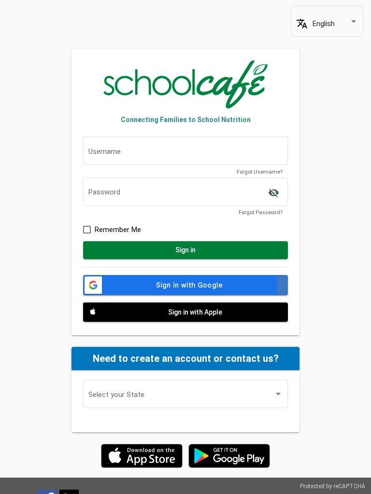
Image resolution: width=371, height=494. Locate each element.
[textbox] (185, 153)
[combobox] (335, 23)
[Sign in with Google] (185, 285)
